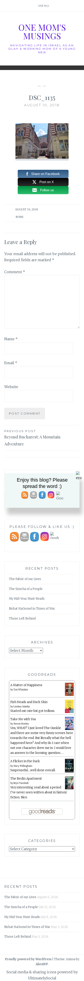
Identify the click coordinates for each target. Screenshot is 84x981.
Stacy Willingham (22, 765)
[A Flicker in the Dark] (69, 771)
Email (10, 363)
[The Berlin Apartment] (69, 788)
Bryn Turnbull (20, 783)
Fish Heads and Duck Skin (28, 702)
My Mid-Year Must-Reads (27, 599)
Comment (14, 272)
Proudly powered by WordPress (28, 959)
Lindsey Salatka (21, 706)
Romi (19, 217)
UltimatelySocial (42, 978)
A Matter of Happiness (26, 685)
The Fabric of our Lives (25, 579)
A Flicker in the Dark (25, 761)
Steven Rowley (21, 723)
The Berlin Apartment (26, 779)
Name (11, 339)
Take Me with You (23, 719)
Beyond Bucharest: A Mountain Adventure (32, 438)
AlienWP (42, 964)
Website (11, 386)
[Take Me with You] (69, 729)
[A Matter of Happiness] (69, 695)
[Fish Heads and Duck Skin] (69, 712)
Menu (44, 5)
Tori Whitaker (20, 689)
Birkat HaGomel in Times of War (32, 609)
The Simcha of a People (26, 589)
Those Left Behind (22, 618)
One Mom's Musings (42, 31)
